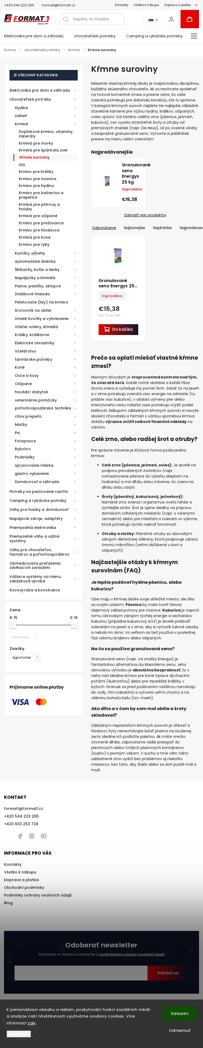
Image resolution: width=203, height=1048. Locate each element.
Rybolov (23, 449)
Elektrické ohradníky (34, 343)
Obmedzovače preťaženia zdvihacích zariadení (35, 565)
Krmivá (21, 124)
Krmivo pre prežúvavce (41, 223)
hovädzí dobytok (31, 392)
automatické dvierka (35, 261)
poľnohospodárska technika (43, 408)
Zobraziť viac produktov (145, 215)
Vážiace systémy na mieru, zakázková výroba (36, 579)
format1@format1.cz (23, 808)
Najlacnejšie (134, 227)
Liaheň (21, 115)
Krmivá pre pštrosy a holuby (39, 207)
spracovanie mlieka (34, 465)
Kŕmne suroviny (34, 157)
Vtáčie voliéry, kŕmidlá (36, 326)
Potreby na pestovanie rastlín (39, 491)
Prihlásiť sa (168, 973)
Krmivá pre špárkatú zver (43, 150)
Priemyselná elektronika (33, 527)
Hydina (21, 107)
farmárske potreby (33, 359)
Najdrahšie (162, 227)
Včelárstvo (25, 351)
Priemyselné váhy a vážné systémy (34, 538)
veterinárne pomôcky (36, 400)
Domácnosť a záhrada (37, 481)
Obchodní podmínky (24, 887)
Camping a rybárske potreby (38, 500)
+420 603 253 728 (21, 824)
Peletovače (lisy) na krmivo (41, 302)
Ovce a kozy (27, 375)
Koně (20, 367)
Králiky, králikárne (32, 334)
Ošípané (23, 383)
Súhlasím (179, 1013)
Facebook (20, 836)
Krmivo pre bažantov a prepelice (41, 195)
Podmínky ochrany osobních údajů (38, 895)
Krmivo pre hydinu (36, 185)
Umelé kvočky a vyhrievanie (42, 318)
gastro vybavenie (32, 473)
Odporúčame (104, 227)
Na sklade (24, 637)
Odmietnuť (180, 1030)
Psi (17, 432)
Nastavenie (19, 1033)
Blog (8, 903)
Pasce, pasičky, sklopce (38, 286)
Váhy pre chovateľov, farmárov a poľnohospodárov (40, 552)
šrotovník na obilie (33, 310)
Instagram (32, 836)
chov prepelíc (28, 416)
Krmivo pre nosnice (37, 178)
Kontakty (121, 5)
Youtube (44, 836)
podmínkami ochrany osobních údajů (131, 954)
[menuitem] (36, 36)
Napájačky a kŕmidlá (35, 277)
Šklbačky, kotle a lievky (37, 269)
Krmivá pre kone (35, 237)
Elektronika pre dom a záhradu (40, 90)
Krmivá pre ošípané (38, 215)
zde (32, 1023)
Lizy (22, 164)
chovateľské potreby (30, 99)
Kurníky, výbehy (30, 253)
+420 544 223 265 (21, 816)
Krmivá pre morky (36, 143)
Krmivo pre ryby (34, 244)
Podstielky (25, 457)
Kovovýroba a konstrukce (35, 590)
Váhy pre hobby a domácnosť (39, 509)
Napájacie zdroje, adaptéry (36, 518)
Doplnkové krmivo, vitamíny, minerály (46, 134)
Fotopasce (25, 441)
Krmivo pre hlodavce (39, 230)
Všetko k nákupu (146, 5)
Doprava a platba (177, 5)
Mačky (21, 424)
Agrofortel (25, 657)
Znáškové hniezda (32, 294)
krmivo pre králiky (36, 171)
